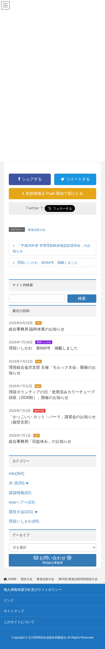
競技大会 (21, 512)
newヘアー (22, 502)
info (38, 323)
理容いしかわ (43, 342)
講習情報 (39, 410)
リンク (9, 600)
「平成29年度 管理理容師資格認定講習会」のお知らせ (52, 248)
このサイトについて (19, 622)
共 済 (16, 483)
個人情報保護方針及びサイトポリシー (33, 590)
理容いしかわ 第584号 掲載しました (47, 262)
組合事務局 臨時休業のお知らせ (36, 329)
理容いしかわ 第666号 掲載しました (43, 348)
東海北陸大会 (36, 230)
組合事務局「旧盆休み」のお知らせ (40, 441)
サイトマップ (14, 611)
